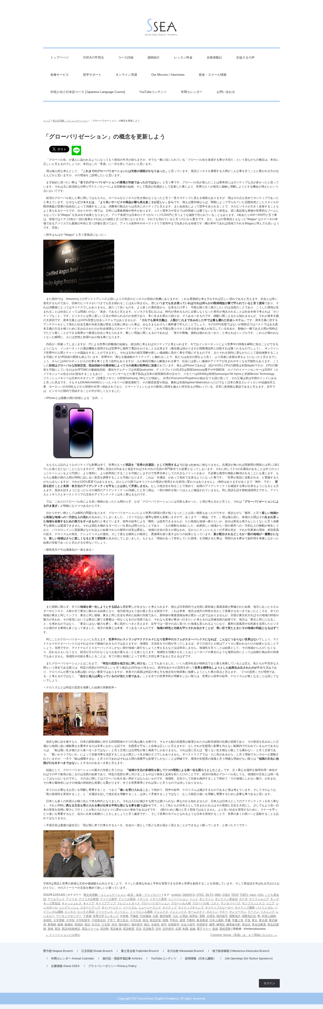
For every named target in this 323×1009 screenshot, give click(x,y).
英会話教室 (259, 924)
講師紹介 (154, 57)
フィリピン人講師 (141, 911)
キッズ (274, 899)
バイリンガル (264, 907)
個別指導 (165, 916)
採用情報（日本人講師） (200, 958)
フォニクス (161, 911)
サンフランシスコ (253, 903)
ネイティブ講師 (245, 907)
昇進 (247, 920)
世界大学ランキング (105, 916)
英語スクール (90, 928)
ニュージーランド (149, 907)
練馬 (212, 924)
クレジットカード (128, 903)
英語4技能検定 (71, 928)
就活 (145, 920)
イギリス (142, 899)
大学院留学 (83, 920)
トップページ (59, 57)
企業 (155, 916)
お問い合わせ (226, 92)
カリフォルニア (259, 899)
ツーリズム (130, 907)
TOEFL (244, 894)
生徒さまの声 (245, 57)
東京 (255, 920)
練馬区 (220, 924)
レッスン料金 (183, 57)
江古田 (105, 924)
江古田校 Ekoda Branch (97, 951)
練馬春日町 (233, 924)
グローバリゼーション (155, 903)
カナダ (243, 899)
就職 (165, 920)
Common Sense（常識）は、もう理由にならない (243, 935)
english (176, 894)
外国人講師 (269, 916)
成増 (182, 920)
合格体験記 (214, 57)
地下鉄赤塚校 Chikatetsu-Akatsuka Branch (240, 951)
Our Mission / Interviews (168, 74)
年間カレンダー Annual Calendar (72, 958)
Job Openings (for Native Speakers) (249, 958)
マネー (223, 911)
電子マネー (204, 928)
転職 (185, 928)
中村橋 (124, 916)
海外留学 (137, 924)
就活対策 (155, 920)
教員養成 (202, 920)
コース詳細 (125, 57)
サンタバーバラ (230, 903)
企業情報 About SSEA (65, 966)
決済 (114, 924)
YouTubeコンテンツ (153, 92)
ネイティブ (169, 907)
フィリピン (121, 911)
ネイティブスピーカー (219, 907)
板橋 (60, 924)
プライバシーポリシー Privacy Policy (112, 966)
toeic (253, 894)
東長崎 (52, 924)
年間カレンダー (191, 92)
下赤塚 (87, 916)
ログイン (269, 983)
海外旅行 (124, 924)
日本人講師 (216, 920)
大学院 (70, 920)
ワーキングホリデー (69, 916)
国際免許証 (249, 916)
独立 (147, 924)
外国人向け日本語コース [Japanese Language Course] (87, 92)
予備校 (134, 916)
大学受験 (59, 920)
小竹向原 (135, 920)
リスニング (267, 911)
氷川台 (96, 924)
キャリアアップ (106, 903)
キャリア (88, 903)
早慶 (228, 920)
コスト (215, 903)
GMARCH (188, 894)
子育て (111, 920)
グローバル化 (200, 903)
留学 (164, 924)
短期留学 (173, 924)
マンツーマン (237, 911)
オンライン (206, 899)
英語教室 (128, 928)
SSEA (226, 894)
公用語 (183, 916)
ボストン (212, 911)
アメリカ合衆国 (89, 899)
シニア (270, 903)
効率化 (193, 916)
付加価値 (145, 916)
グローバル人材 (181, 903)
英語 (57, 928)
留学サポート (92, 74)
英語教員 (116, 928)
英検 (50, 928)
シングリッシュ (69, 907)
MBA (218, 894)
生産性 (155, 924)
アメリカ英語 (126, 899)
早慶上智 (237, 920)
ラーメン (253, 911)
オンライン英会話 (226, 899)
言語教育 (148, 928)
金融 (192, 928)
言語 (138, 928)
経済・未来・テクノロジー (144, 894)
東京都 (263, 920)
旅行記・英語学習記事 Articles (122, 958)
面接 (215, 928)
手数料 (191, 920)
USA (260, 894)
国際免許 (234, 916)
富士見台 (122, 920)
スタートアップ (90, 907)
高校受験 (225, 928)
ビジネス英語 (85, 911)
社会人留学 (188, 924)
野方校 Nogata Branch (58, 951)
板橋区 (69, 924)
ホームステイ (196, 911)
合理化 (210, 916)
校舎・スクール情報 (213, 74)
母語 (87, 924)
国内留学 (222, 916)
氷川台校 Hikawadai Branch (185, 951)
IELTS (209, 894)
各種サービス (59, 74)
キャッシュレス (72, 903)
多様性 (47, 920)
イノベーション (178, 899)
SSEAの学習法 (93, 57)
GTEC (200, 894)
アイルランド (56, 899)
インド (193, 899)
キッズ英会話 (51, 903)
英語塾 (104, 928)
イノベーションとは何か (63, 935)
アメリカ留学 (108, 899)
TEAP (234, 894)
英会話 (246, 924)
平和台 (174, 920)
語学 (158, 928)
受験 (202, 916)
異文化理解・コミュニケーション (104, 894)
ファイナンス (104, 911)
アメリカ (71, 899)
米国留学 (202, 924)
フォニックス (178, 911)
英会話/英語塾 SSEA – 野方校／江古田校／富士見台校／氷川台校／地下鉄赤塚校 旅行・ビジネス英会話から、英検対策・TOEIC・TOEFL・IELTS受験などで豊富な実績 (161, 28)
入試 (175, 916)
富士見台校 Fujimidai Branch (140, 951)
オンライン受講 (126, 74)
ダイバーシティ (111, 907)
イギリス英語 (158, 899)
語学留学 (168, 928)
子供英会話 (99, 920)
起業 (178, 928)
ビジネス (70, 911)
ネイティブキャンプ (191, 907)
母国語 (78, 924)
